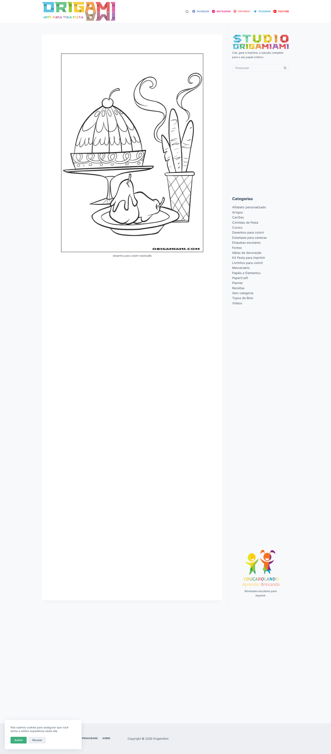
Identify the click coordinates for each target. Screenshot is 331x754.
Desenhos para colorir (248, 232)
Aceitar (18, 740)
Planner (237, 283)
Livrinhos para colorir (247, 263)
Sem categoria (242, 293)
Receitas (238, 288)
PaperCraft (240, 278)
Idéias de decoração (247, 253)
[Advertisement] (132, 289)
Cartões (238, 217)
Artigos (237, 212)
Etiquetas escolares (246, 242)
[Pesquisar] (187, 11)
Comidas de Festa (245, 222)
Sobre (106, 738)
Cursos (237, 227)
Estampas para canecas (249, 237)
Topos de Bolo (242, 298)
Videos (237, 303)
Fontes (237, 248)
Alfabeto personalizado (249, 207)
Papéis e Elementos (246, 273)
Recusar (37, 740)
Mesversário (241, 268)
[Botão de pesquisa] (285, 68)
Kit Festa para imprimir (248, 258)
